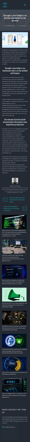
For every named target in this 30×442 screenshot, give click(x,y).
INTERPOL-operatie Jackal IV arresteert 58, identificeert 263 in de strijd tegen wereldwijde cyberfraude (14, 328)
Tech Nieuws (22, 25)
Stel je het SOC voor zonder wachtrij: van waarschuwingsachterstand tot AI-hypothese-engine (14, 304)
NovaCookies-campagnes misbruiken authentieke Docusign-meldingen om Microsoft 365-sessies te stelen (13, 281)
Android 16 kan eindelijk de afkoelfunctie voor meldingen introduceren (11, 208)
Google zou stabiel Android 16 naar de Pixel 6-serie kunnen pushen (17, 199)
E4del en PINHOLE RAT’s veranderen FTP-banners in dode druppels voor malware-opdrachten (14, 395)
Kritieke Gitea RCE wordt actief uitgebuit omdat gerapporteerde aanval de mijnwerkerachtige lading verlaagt (14, 351)
